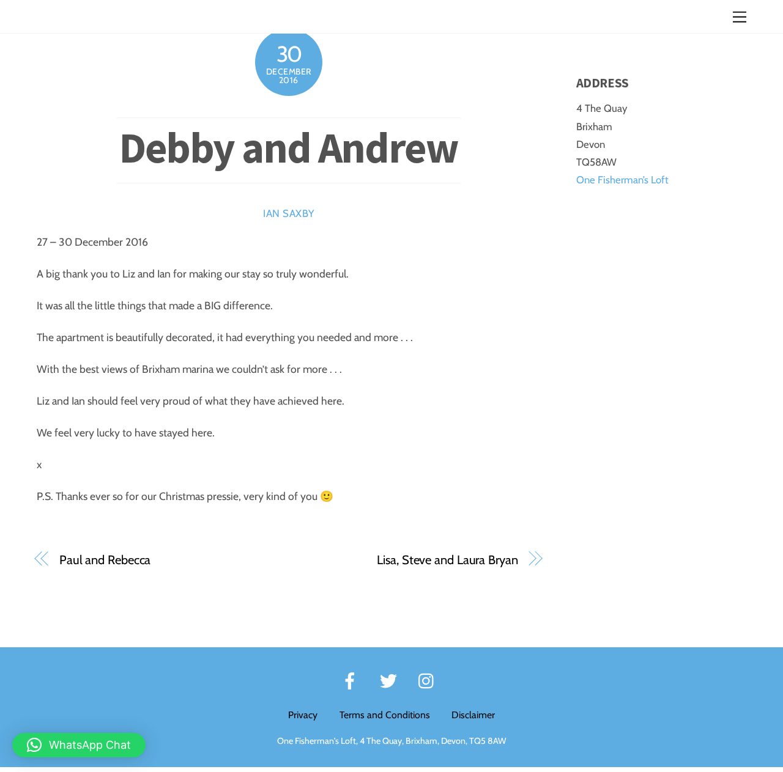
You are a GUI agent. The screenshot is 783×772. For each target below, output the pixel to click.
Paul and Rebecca (104, 559)
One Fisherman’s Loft (622, 180)
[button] (79, 745)
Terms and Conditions (385, 715)
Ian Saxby (288, 213)
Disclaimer (473, 715)
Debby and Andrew (288, 147)
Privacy (302, 715)
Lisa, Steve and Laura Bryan (447, 559)
